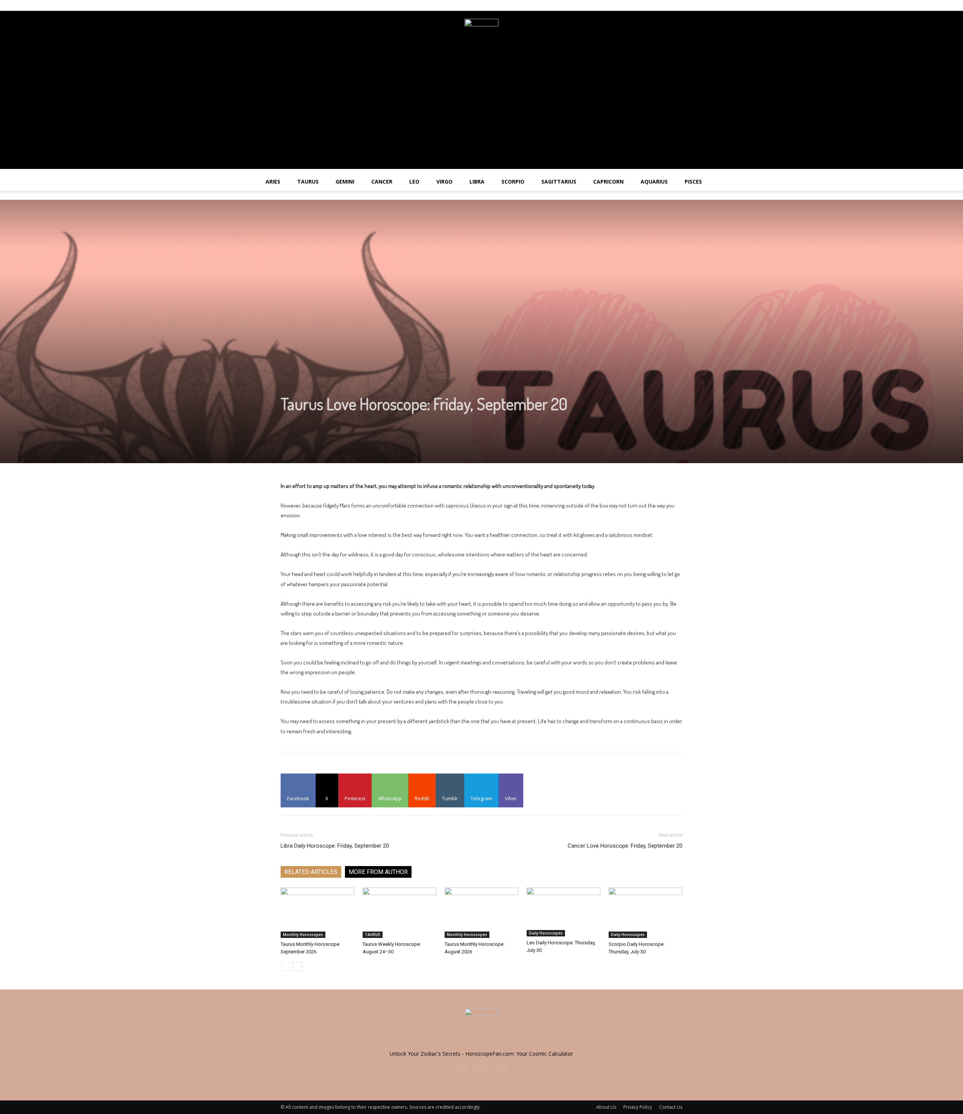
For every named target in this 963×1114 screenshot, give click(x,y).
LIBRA (477, 181)
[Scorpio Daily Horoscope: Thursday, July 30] (645, 913)
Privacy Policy (637, 1107)
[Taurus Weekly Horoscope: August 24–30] (399, 913)
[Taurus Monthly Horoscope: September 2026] (317, 913)
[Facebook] (652, 5)
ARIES (273, 181)
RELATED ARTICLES (310, 871)
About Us (606, 1107)
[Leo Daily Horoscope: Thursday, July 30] (563, 912)
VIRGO (444, 181)
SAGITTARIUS (558, 181)
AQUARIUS (654, 181)
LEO (414, 181)
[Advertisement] (481, 116)
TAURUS (308, 181)
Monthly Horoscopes (303, 934)
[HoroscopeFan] (481, 36)
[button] (954, 182)
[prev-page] (285, 966)
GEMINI (345, 181)
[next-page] (297, 966)
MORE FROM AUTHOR (378, 871)
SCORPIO (512, 181)
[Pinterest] (676, 5)
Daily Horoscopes (546, 933)
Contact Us (670, 1107)
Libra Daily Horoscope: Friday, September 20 (335, 845)
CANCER (381, 181)
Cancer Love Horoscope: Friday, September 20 (625, 845)
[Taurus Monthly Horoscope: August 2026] (481, 913)
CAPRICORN (608, 181)
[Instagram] (664, 5)
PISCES (693, 181)
